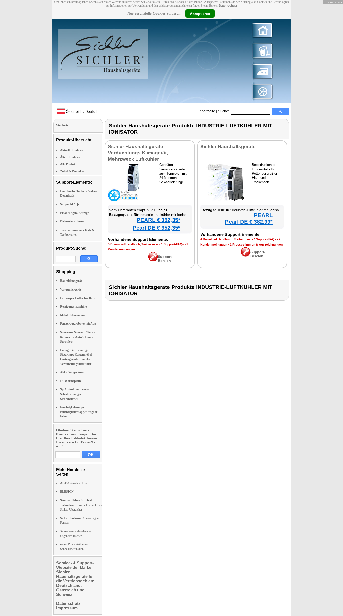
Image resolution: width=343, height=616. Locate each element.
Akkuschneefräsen (74, 483)
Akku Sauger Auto (72, 372)
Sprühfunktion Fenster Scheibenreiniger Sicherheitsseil (75, 394)
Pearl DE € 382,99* (249, 222)
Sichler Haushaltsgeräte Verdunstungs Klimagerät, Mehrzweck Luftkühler (138, 153)
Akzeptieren (200, 13)
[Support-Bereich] (153, 260)
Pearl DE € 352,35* (156, 228)
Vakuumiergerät (70, 289)
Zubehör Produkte (72, 171)
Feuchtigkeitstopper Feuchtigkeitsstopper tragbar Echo (78, 412)
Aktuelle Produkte (72, 150)
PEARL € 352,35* (158, 220)
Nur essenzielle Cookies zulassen (153, 13)
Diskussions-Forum (72, 221)
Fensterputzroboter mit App (78, 323)
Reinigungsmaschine (73, 306)
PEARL (263, 215)
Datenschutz (228, 5)
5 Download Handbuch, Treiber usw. (133, 244)
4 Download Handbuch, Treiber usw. (225, 239)
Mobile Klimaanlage (73, 315)
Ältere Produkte (70, 157)
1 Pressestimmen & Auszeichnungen (256, 244)
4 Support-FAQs (265, 239)
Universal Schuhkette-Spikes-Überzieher (81, 505)
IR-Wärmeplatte (70, 381)
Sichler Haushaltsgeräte (228, 146)
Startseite (207, 111)
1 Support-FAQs (172, 244)
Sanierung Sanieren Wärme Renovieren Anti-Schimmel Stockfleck (78, 336)
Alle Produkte (69, 164)
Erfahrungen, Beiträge (74, 213)
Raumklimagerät (71, 281)
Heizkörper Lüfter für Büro (77, 298)
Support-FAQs (69, 204)
